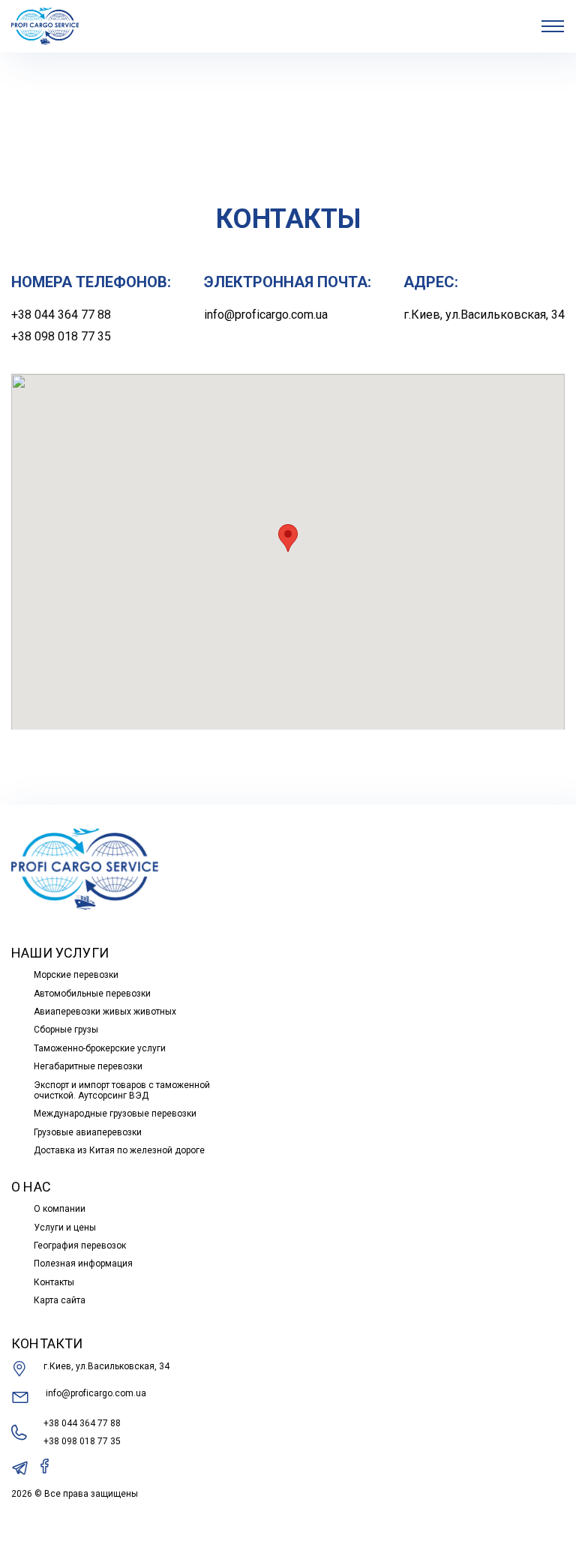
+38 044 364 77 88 (61, 314)
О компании (60, 1209)
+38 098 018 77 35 (61, 336)
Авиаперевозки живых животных (105, 1011)
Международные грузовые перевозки (115, 1113)
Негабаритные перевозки (88, 1066)
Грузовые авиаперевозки (88, 1132)
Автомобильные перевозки (92, 993)
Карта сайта (60, 1300)
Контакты (54, 1282)
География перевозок (80, 1245)
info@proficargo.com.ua (266, 314)
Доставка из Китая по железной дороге (119, 1150)
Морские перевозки (76, 975)
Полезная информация (83, 1263)
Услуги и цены (65, 1227)
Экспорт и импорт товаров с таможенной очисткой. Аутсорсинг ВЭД (122, 1090)
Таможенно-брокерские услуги (100, 1048)
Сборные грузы (66, 1029)
